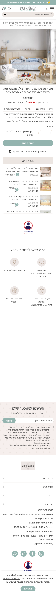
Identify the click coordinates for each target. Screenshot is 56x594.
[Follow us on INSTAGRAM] (41, 554)
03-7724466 (47, 539)
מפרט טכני (40, 108)
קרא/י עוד (49, 126)
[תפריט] (52, 8)
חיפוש (5, 15)
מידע (51, 108)
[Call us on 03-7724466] (47, 8)
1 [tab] (30, 82)
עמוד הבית (48, 23)
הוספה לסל (28, 143)
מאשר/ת (28, 588)
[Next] (1, 2)
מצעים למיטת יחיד (27, 23)
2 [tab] (28, 82)
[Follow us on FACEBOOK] (32, 554)
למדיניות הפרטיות (11, 578)
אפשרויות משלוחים (12, 108)
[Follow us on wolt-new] (15, 554)
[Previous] (54, 2)
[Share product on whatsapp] (10, 151)
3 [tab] (25, 82)
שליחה (9, 420)
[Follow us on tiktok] (24, 554)
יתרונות (28, 108)
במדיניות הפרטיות (24, 434)
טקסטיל (40, 23)
